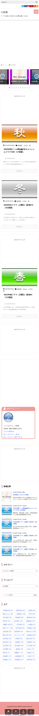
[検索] (36, 2)
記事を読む (19, 171)
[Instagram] (28, 6)
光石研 (32, 610)
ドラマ (26, 145)
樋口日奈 (30, 638)
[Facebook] (25, 6)
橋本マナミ (8, 628)
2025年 (20, 145)
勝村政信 (31, 617)
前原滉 (30, 652)
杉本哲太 (7, 638)
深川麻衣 (19, 645)
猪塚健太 (30, 621)
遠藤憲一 (18, 652)
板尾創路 (19, 656)
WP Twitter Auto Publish (11, 715)
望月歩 (6, 652)
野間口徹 (20, 610)
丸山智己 (18, 621)
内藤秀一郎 (8, 624)
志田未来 (7, 631)
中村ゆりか (31, 631)
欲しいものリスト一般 (11, 434)
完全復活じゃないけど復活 (21, 494)
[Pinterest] (31, 6)
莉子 (32, 614)
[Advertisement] (19, 41)
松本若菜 (20, 628)
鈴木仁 (30, 649)
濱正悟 (6, 621)
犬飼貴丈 (19, 642)
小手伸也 (20, 624)
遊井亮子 (7, 642)
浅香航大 (7, 659)
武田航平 (31, 642)
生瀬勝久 (7, 656)
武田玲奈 (31, 659)
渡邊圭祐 (31, 635)
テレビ (25, 289)
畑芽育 (19, 649)
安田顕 (18, 638)
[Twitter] (23, 6)
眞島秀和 (18, 631)
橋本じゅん (8, 614)
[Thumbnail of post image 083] (19, 189)
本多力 (31, 656)
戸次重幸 (7, 649)
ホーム (4, 65)
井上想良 (31, 645)
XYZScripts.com (29, 715)
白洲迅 (31, 624)
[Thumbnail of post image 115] (19, 133)
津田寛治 (19, 659)
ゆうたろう (19, 635)
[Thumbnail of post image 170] (19, 277)
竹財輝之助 (8, 610)
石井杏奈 (7, 645)
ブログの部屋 (8, 431)
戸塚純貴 (19, 617)
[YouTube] (34, 6)
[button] (3, 77)
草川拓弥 (7, 617)
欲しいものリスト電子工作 (12, 437)
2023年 (19, 289)
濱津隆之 (31, 628)
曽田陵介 (21, 614)
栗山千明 (7, 635)
